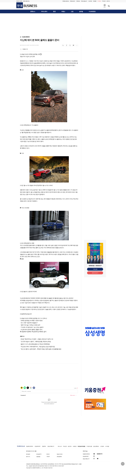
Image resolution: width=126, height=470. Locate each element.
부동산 (63, 11)
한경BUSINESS (26, 37)
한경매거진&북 (19, 1)
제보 (99, 1)
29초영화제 (59, 456)
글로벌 (81, 11)
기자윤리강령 (89, 446)
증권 (54, 11)
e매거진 (108, 1)
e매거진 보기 (95, 273)
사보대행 (90, 1)
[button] (104, 6)
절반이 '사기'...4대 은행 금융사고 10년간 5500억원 (35, 344)
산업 (72, 11)
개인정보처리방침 (81, 446)
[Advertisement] (63, 24)
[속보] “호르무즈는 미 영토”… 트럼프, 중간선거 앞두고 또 (37, 339)
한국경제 (28, 454)
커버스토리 (44, 11)
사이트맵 (107, 446)
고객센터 (102, 446)
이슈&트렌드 (92, 11)
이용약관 (74, 446)
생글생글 (38, 456)
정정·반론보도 (96, 446)
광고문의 (70, 446)
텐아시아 (28, 456)
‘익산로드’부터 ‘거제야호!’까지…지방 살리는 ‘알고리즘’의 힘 (38, 346)
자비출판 (94, 1)
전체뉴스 (32, 11)
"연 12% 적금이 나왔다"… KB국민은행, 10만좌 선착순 (36, 341)
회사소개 (60, 446)
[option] (95, 331)
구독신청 (103, 1)
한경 (65, 1)
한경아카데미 (59, 454)
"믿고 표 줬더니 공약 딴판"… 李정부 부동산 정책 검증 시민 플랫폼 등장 (41, 349)
